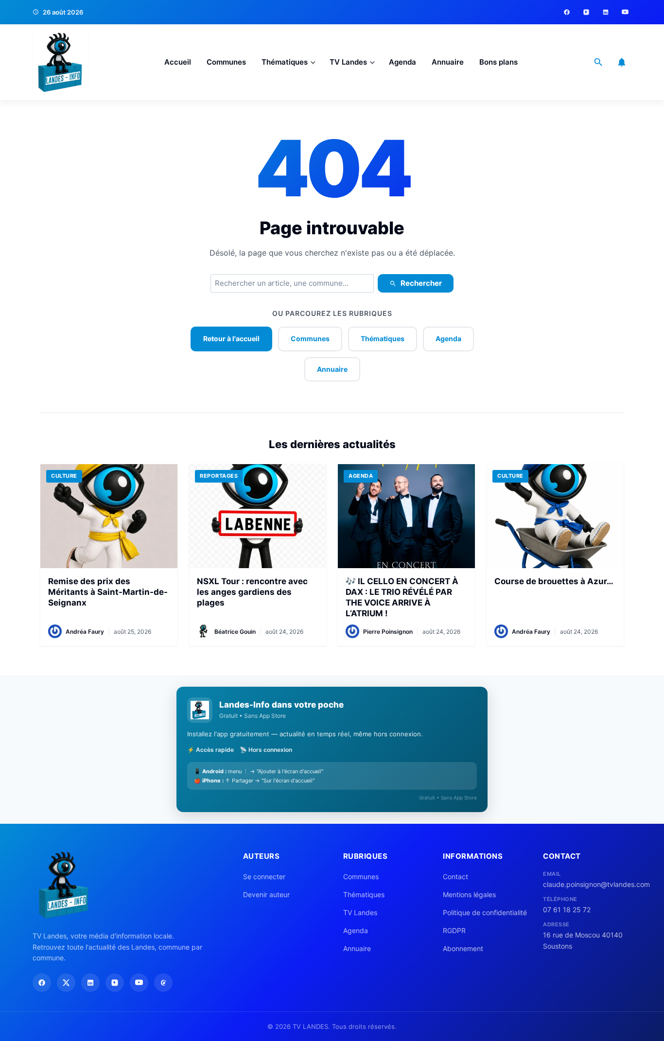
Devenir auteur (266, 894)
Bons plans (498, 62)
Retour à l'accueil (231, 338)
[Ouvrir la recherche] (598, 62)
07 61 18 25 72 (567, 909)
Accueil (177, 62)
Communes (226, 62)
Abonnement (463, 948)
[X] (66, 982)
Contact (455, 876)
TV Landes (348, 62)
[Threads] (163, 982)
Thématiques (285, 62)
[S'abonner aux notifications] (621, 62)
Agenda (402, 62)
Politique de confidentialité (485, 912)
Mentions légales (469, 894)
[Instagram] (586, 12)
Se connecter (264, 876)
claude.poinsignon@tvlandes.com (587, 884)
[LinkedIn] (605, 12)
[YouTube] (625, 12)
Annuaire (448, 62)
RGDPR (454, 930)
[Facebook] (566, 12)
